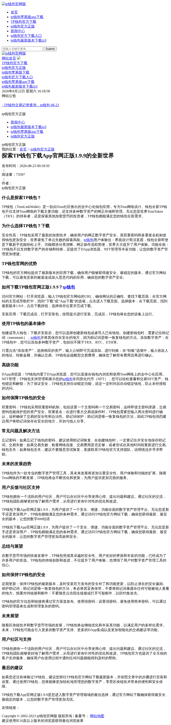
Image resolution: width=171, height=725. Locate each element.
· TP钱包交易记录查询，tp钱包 (30, 105)
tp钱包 (89, 240)
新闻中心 (18, 31)
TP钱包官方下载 (23, 21)
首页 (14, 12)
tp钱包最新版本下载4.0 (28, 40)
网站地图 (97, 716)
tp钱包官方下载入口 (26, 36)
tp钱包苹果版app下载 (27, 17)
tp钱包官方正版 (23, 26)
